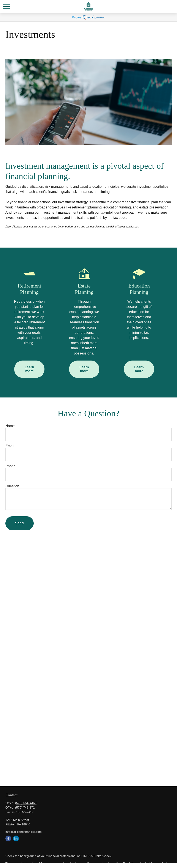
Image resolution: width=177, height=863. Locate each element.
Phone (10, 466)
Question (12, 486)
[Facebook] (8, 838)
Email (9, 446)
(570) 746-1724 (25, 807)
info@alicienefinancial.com (23, 831)
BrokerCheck (102, 856)
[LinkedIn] (16, 838)
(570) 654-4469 (25, 803)
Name (10, 426)
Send (19, 523)
